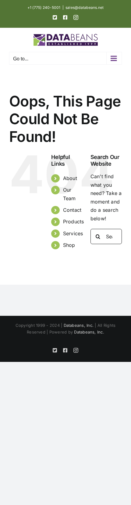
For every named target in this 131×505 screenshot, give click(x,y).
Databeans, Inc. (79, 325)
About (70, 178)
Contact (72, 210)
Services (73, 233)
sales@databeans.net (85, 7)
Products (73, 221)
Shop (69, 245)
